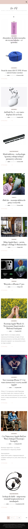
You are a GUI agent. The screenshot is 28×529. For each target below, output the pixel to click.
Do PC (14, 8)
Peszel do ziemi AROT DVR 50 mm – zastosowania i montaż (14, 71)
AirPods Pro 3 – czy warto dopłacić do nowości (14, 113)
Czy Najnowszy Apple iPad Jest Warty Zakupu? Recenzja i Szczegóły (14, 438)
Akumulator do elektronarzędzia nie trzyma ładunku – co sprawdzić (14, 40)
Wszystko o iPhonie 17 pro (14, 284)
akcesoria (14, 67)
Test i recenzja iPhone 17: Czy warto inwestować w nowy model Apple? (14, 382)
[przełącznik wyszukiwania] (26, 2)
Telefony (14, 239)
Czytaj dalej (4, 78)
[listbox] (14, 31)
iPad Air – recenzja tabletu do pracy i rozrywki (14, 201)
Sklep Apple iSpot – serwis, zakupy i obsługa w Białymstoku (14, 243)
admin (8, 75)
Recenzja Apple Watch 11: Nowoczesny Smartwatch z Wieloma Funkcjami (14, 326)
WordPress (20, 527)
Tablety (14, 197)
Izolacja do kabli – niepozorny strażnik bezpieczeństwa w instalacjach (14, 498)
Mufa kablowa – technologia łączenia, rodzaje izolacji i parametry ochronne (14, 156)
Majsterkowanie (14, 151)
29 (19, 517)
